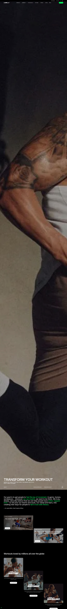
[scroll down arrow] (62, 487)
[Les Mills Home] (6, 2)
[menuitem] (18, 2)
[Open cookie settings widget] (1, 608)
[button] (53, 1)
